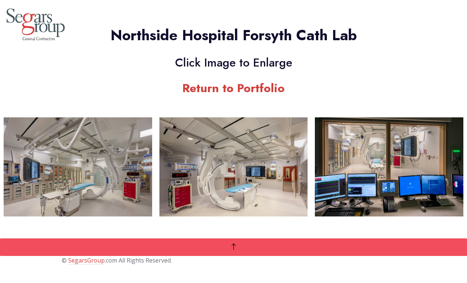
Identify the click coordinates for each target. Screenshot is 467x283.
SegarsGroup (86, 260)
